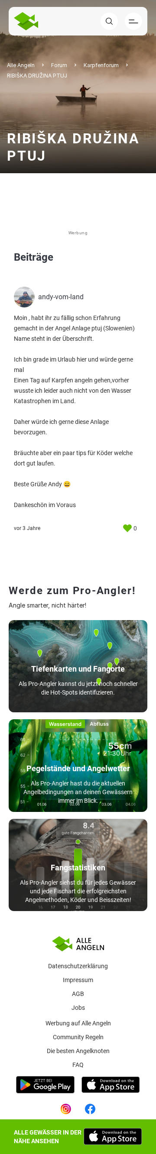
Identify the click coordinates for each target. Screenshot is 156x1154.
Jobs (78, 1007)
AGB (78, 993)
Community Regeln (78, 1037)
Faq (78, 1064)
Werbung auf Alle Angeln (78, 1023)
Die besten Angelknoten (78, 1050)
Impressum (78, 979)
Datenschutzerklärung (78, 966)
